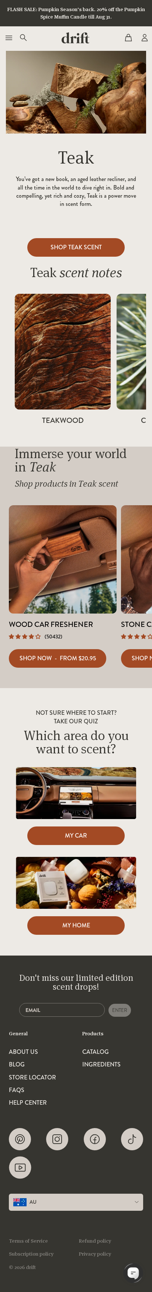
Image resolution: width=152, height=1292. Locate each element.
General (18, 1033)
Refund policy (95, 1240)
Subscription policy (31, 1253)
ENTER (119, 1010)
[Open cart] (128, 37)
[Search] (23, 37)
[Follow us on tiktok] (132, 1139)
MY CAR (76, 835)
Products (92, 1033)
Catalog (95, 1052)
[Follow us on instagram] (57, 1139)
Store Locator (32, 1078)
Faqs (16, 1090)
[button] (25, 636)
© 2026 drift (22, 1267)
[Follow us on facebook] (95, 1139)
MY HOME (76, 925)
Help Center (28, 1103)
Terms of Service (28, 1240)
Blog (17, 1065)
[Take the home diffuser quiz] (76, 883)
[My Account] (144, 37)
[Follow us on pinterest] (20, 1139)
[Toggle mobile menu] (8, 37)
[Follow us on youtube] (20, 1167)
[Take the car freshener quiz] (76, 793)
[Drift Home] (75, 37)
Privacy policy (95, 1253)
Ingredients (101, 1065)
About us (23, 1052)
